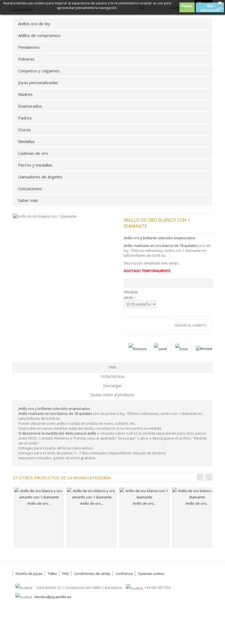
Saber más (28, 200)
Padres (25, 118)
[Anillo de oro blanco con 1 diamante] (144, 494)
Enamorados (30, 106)
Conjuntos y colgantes (39, 70)
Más (113, 367)
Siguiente (209, 477)
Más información (210, 8)
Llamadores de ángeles (40, 176)
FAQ (65, 573)
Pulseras (26, 59)
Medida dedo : (131, 294)
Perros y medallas (35, 165)
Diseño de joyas (29, 573)
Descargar (112, 385)
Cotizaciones (30, 188)
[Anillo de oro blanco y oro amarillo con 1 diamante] (39, 494)
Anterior (200, 477)
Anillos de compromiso (39, 35)
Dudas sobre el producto (112, 394)
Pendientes (29, 47)
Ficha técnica (112, 376)
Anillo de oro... (39, 503)
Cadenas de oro (33, 153)
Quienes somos (151, 573)
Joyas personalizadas (38, 82)
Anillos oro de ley (34, 23)
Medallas (26, 141)
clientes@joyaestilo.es (52, 596)
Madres (25, 94)
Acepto (187, 6)
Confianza (124, 573)
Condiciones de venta (92, 573)
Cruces (24, 129)
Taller (52, 573)
